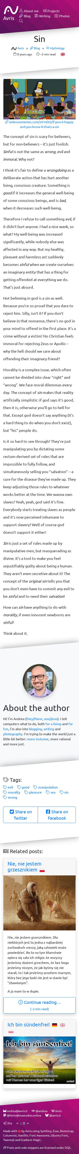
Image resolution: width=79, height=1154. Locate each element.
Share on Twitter (23, 814)
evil (10, 787)
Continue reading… (42, 1005)
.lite (9, 1123)
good (25, 787)
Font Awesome (39, 1135)
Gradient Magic (31, 1140)
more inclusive (38, 739)
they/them (34, 719)
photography (12, 734)
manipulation (47, 787)
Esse (56, 1131)
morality (13, 792)
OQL (68, 1147)
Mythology (57, 48)
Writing (44, 16)
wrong (12, 797)
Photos (64, 16)
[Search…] (21, 21)
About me (31, 11)
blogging (35, 729)
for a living (53, 724)
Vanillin (23, 1135)
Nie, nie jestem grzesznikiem (25, 867)
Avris (21, 48)
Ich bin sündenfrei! (29, 1024)
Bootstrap (66, 1131)
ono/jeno (51, 719)
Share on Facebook (58, 814)
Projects (53, 11)
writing (49, 729)
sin (65, 792)
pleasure (35, 792)
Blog (27, 16)
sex (53, 792)
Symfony (46, 1131)
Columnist (10, 1135)
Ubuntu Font (59, 1135)
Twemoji (9, 1140)
